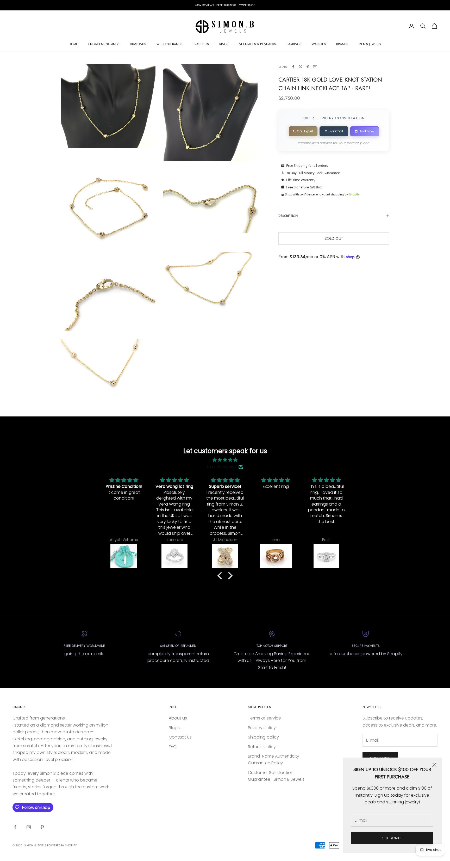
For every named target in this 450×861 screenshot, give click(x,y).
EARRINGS (293, 44)
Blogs (174, 728)
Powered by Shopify (62, 845)
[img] (225, 459)
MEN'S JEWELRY (370, 44)
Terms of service (264, 718)
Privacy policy (262, 728)
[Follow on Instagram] (28, 827)
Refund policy (262, 747)
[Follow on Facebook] (15, 827)
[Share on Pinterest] (308, 67)
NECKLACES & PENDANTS (257, 44)
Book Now (366, 131)
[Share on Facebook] (293, 67)
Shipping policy (263, 737)
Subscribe (392, 838)
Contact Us (180, 737)
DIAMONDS (138, 44)
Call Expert (305, 131)
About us (178, 718)
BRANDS (342, 44)
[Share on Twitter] (300, 67)
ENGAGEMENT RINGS (104, 44)
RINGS (223, 44)
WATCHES (319, 44)
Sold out (333, 238)
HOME (73, 44)
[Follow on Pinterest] (42, 827)
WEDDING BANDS (169, 44)
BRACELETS (201, 44)
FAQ (173, 747)
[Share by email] (315, 67)
